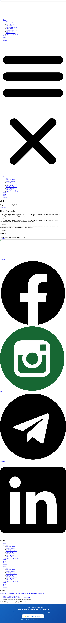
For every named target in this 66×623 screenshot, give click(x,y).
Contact (5, 40)
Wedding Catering (11, 33)
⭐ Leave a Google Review (33, 616)
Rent (4, 36)
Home (4, 20)
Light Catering (10, 31)
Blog (4, 37)
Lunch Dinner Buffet (11, 27)
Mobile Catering (10, 24)
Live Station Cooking (11, 30)
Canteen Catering (10, 22)
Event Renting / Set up (12, 34)
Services (5, 21)
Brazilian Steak (10, 28)
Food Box (9, 25)
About (4, 38)
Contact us (2, 238)
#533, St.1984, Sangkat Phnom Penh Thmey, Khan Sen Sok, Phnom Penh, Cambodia (22, 593)
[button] (33, 108)
